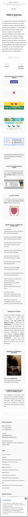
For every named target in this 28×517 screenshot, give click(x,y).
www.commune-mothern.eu (9, 437)
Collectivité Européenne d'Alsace (10, 470)
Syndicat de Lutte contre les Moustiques (12, 485)
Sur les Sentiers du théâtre (9, 475)
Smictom (4, 457)
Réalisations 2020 (15, 57)
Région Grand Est (6, 467)
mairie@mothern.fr (7, 435)
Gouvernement (6, 464)
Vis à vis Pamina (6, 454)
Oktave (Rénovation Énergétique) (10, 478)
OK (26, 498)
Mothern (14, 2)
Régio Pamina (5, 472)
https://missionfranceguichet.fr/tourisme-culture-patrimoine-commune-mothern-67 (14, 156)
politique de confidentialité (12, 510)
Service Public (5, 488)
